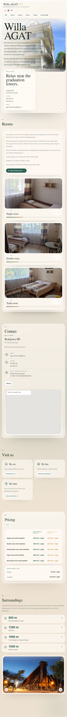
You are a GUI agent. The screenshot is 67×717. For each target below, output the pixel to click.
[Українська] (11, 10)
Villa (6, 15)
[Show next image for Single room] (58, 212)
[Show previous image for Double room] (54, 257)
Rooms (12, 15)
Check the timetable (44, 474)
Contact (20, 15)
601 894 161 (9, 101)
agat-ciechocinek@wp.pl (13, 107)
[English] (8, 10)
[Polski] (5, 10)
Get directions (10, 474)
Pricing (35, 15)
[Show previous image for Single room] (54, 212)
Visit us (28, 15)
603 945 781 (9, 99)
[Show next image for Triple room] (58, 302)
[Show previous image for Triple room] (54, 302)
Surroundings (44, 15)
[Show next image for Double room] (58, 257)
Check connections (11, 496)
